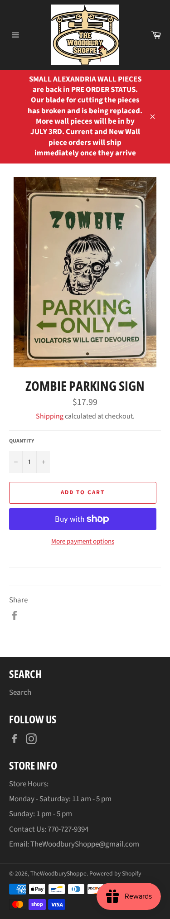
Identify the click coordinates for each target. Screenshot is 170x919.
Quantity (21, 441)
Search (20, 692)
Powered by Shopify (115, 873)
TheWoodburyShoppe (58, 873)
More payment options (82, 541)
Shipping (49, 416)
